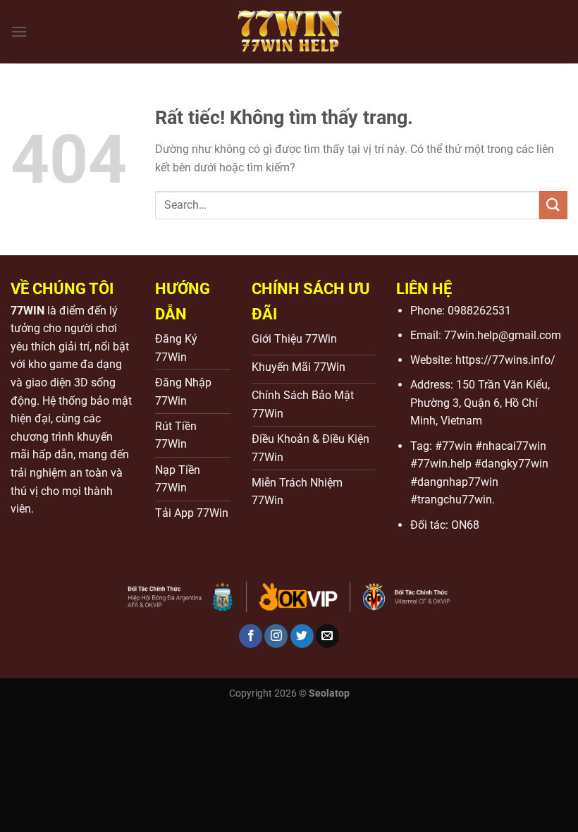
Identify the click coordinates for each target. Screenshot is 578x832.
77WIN (27, 310)
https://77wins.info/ (505, 360)
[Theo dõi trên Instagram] (276, 636)
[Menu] (19, 31)
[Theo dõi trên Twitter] (302, 636)
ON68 (465, 525)
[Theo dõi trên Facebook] (250, 636)
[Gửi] (553, 205)
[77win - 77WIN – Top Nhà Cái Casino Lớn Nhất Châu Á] (289, 31)
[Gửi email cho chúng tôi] (327, 636)
